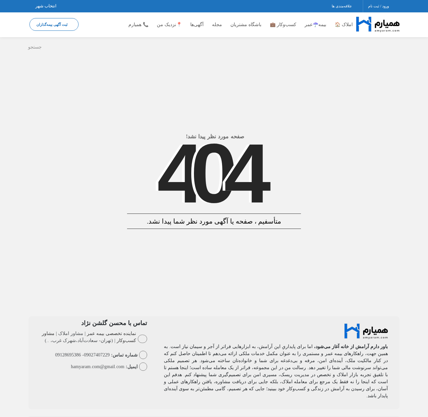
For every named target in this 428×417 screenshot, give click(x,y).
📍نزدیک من (169, 24)
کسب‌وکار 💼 (283, 24)
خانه (393, 48)
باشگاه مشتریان (245, 24)
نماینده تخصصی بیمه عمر (111, 333)
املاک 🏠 (344, 24)
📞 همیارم (138, 24)
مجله (217, 24)
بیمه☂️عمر (315, 24)
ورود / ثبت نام (379, 6)
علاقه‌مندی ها (342, 6)
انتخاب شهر (46, 5)
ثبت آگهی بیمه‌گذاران (52, 24)
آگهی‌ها (197, 24)
